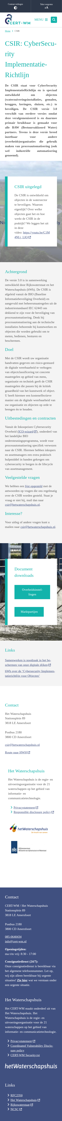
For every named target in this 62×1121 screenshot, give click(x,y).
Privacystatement (24, 807)
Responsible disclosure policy (32, 812)
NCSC (15, 1109)
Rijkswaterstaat (20, 1104)
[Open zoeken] (54, 20)
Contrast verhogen (15, 4)
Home (8, 31)
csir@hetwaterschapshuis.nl (22, 504)
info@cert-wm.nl (16, 941)
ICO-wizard (25, 431)
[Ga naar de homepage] (18, 19)
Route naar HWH (16, 752)
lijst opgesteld (33, 486)
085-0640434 (13, 936)
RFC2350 (17, 1095)
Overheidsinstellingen (32, 592)
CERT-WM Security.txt (25, 1055)
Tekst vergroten (46, 4)
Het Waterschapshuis (24, 1100)
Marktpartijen (29, 611)
